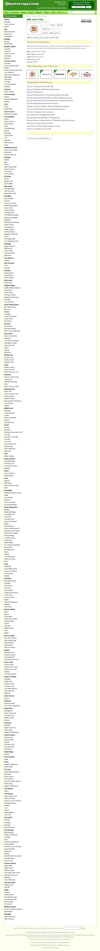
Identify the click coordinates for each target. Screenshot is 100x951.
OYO (6, 454)
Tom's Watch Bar (9, 448)
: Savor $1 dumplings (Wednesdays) (41, 115)
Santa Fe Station (10, 677)
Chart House (8, 290)
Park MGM (8, 490)
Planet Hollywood (10, 507)
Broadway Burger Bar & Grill (13, 432)
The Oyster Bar (9, 691)
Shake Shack (8, 446)
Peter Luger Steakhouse (12, 75)
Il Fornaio (7, 439)
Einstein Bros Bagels (10, 114)
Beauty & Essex (9, 121)
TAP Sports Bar (9, 212)
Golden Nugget (9, 285)
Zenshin (6, 720)
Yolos (6, 561)
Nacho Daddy (8, 542)
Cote (5, 839)
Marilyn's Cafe (8, 885)
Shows (46, 12)
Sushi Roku (8, 79)
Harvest (6, 41)
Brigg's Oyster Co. (10, 727)
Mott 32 (6, 810)
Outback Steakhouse (11, 99)
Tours (53, 12)
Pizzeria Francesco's (11, 875)
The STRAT (8, 817)
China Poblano (8, 124)
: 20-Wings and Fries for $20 (39, 129)
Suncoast (7, 723)
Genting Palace (9, 621)
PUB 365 (7, 887)
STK (5, 138)
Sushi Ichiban (8, 183)
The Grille (7, 299)
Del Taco (7, 201)
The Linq (7, 769)
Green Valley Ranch (11, 305)
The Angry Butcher (10, 674)
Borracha (7, 309)
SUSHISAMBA (8, 812)
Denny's (7, 97)
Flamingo (7, 244)
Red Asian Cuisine (10, 295)
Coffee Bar (7, 566)
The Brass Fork (9, 463)
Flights (6, 524)
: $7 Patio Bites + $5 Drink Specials (43, 117)
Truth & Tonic (8, 860)
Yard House (8, 606)
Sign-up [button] (89, 7)
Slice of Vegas (8, 403)
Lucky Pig (7, 441)
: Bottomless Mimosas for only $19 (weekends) (50, 100)
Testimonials (62, 4)
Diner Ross (7, 774)
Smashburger (8, 645)
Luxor (6, 365)
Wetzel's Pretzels (9, 559)
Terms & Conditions (41, 932)
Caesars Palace (10, 61)
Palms (6, 471)
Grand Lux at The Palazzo (12, 801)
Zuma (6, 145)
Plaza (6, 564)
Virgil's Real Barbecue (11, 786)
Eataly (6, 495)
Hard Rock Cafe (9, 827)
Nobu (6, 488)
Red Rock (7, 578)
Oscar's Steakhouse (10, 571)
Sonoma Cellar (9, 740)
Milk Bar (6, 131)
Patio (5, 384)
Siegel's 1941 (8, 181)
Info (53, 25)
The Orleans (8, 789)
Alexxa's (7, 480)
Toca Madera (8, 36)
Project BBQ (8, 109)
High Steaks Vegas (10, 640)
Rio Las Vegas (9, 636)
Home (6, 12)
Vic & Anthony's (9, 302)
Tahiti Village (8, 752)
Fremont (7, 271)
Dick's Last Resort (10, 203)
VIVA (5, 630)
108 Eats (7, 820)
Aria (5, 29)
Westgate (7, 914)
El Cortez (7, 176)
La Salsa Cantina (9, 538)
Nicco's (6, 164)
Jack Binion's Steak (10, 343)
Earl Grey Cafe (9, 360)
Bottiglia (6, 311)
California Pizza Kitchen (11, 222)
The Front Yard (9, 191)
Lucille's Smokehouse (11, 592)
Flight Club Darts (9, 798)
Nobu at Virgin (8, 901)
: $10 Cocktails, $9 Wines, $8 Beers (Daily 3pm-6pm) (46, 109)
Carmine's (7, 63)
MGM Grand (8, 408)
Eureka (6, 179)
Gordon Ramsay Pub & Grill (13, 70)
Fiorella (6, 160)
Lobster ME (8, 540)
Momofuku (7, 133)
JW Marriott (8, 355)
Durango (7, 157)
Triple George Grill (10, 154)
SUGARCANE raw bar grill (12, 856)
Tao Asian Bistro (9, 858)
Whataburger (8, 911)
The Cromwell (9, 757)
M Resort (7, 375)
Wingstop (7, 58)
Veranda (7, 268)
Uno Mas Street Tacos (11, 659)
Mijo (5, 162)
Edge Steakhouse (9, 916)
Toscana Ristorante (10, 504)
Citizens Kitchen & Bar (11, 394)
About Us (67, 932)
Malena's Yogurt (9, 870)
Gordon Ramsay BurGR (12, 528)
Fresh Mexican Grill (10, 569)
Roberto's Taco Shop (11, 667)
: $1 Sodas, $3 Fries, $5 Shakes (40, 123)
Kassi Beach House (10, 897)
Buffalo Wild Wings (10, 512)
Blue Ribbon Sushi (10, 307)
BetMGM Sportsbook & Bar (12, 493)
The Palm (7, 82)
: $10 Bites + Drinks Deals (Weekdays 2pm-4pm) (48, 106)
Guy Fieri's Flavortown (11, 340)
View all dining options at (44, 37)
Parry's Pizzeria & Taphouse (13, 909)
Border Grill (7, 391)
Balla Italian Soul (9, 652)
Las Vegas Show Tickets (44, 939)
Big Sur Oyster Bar (10, 713)
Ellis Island (8, 186)
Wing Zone (7, 255)
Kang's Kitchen (9, 642)
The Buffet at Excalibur (11, 215)
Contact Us (52, 932)
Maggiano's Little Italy (11, 234)
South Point (8, 708)
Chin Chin (7, 434)
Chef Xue (7, 892)
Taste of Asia (8, 730)
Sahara (7, 650)
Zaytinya (7, 86)
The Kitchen (8, 904)
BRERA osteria (9, 832)
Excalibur (7, 196)
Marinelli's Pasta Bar (10, 382)
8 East (6, 106)
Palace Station (9, 459)
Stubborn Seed (9, 628)
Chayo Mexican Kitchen (11, 772)
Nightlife (38, 12)
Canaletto (7, 837)
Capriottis (7, 22)
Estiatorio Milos (9, 844)
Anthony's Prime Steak (11, 377)
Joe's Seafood (8, 72)
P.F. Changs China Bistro (12, 545)
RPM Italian (7, 77)
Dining (23, 12)
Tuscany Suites (9, 882)
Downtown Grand (10, 148)
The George (8, 171)
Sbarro (6, 236)
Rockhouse (8, 851)
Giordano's (7, 338)
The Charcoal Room (10, 466)
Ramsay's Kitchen (10, 328)
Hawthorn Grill (8, 362)
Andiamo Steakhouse (11, 764)
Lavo (5, 808)
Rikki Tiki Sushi (9, 919)
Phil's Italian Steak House (12, 873)
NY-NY (6, 425)
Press (6, 265)
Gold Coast (8, 280)
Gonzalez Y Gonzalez (11, 437)
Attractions (15, 12)
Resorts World (9, 609)
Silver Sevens (9, 696)
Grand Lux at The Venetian (12, 846)
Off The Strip (8, 783)
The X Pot (7, 815)
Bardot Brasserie (9, 31)
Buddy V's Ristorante (11, 835)
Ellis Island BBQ (9, 188)
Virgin (6, 890)
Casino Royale (9, 94)
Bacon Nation (8, 767)
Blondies (7, 509)
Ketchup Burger (9, 535)
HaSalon (7, 805)
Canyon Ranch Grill (10, 796)
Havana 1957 (8, 250)
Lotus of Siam (8, 590)
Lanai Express (8, 275)
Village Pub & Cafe (10, 193)
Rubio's (6, 26)
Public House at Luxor (11, 372)
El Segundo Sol (9, 227)
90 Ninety (7, 725)
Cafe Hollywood (9, 514)
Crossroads (8, 616)
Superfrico (7, 140)
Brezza (6, 614)
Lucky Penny (8, 319)
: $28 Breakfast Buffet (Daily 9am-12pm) (42, 103)
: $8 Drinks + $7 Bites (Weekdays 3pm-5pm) (49, 98)
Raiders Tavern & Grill (11, 386)
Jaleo (6, 126)
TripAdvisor (56, 33)
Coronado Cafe (9, 715)
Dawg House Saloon (10, 619)
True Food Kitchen (10, 84)
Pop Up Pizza (8, 573)
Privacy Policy (30, 932)
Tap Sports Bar (9, 422)
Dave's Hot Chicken (10, 336)
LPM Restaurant (9, 128)
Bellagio (7, 39)
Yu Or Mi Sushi (9, 174)
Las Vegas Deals (32, 939)
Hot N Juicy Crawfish (11, 150)
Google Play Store (63, 942)
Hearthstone (8, 585)
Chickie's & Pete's (10, 655)
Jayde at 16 (8, 379)
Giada (6, 759)
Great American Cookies (12, 531)
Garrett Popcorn (9, 526)
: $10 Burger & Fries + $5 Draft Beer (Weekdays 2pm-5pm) (47, 95)
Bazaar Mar (8, 34)
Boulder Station (10, 46)
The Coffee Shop (9, 880)
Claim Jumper (8, 292)
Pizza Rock (8, 152)
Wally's (6, 633)
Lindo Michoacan (9, 461)
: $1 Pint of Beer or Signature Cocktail (43, 126)
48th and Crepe (42, 16)
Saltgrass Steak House (11, 297)
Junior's (6, 623)
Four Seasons (9, 263)
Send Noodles (8, 475)
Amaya (6, 119)
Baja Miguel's (8, 711)
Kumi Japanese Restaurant (12, 401)
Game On (7, 51)
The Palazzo (8, 794)
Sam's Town (8, 662)
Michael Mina (8, 44)
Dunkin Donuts (9, 224)
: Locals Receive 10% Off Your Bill (40, 86)
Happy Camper (9, 229)
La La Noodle (8, 497)
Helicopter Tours (67, 939)
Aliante (6, 19)
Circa (6, 104)
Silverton (7, 701)
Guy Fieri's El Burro (10, 638)
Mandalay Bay (9, 389)
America (7, 427)
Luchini (6, 415)
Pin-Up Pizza (8, 326)
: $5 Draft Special (35, 92)
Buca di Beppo (8, 198)
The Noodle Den (9, 657)
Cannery (7, 89)
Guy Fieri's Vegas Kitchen (12, 781)
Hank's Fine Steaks (10, 316)
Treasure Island (10, 863)
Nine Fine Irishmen (10, 444)
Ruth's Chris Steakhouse (12, 331)
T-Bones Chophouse (10, 602)
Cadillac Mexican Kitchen (12, 288)
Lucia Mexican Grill (10, 899)
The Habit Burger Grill (11, 241)
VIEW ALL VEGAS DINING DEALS (38, 138)
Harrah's (7, 324)
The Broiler (7, 56)
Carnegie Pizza (9, 519)
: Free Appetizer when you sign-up (40, 112)
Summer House (9, 169)
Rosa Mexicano (9, 549)
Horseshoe (8, 334)
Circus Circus (9, 112)
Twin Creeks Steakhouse (12, 705)
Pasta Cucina (8, 737)
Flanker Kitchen (9, 396)
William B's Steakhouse (11, 732)
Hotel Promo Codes (57, 939)
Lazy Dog (7, 588)
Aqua (6, 612)
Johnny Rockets (9, 24)
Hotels (31, 12)
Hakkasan (7, 410)
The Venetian (9, 830)
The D (6, 762)
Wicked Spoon (8, 142)
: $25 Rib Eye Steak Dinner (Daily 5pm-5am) (43, 89)
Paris (6, 478)
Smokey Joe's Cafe (10, 669)
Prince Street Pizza (10, 167)
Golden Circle (8, 868)
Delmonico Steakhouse (11, 842)
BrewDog (7, 825)
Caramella (7, 516)
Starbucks (7, 877)
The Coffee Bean (9, 556)
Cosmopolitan (9, 117)
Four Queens (9, 258)
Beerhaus (7, 430)
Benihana (7, 220)
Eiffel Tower (8, 483)
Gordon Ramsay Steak (11, 485)
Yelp (46, 33)
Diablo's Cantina (9, 367)
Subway (6, 101)
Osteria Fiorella (9, 597)
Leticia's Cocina (9, 53)
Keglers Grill (8, 681)
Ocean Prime (8, 135)
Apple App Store (52, 942)
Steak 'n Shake (9, 91)
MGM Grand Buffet (10, 418)
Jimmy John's (8, 208)
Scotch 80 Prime (9, 473)
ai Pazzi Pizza (8, 357)
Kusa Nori (7, 626)
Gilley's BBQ (8, 865)
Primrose (7, 500)
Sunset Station (9, 735)
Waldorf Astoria (10, 907)
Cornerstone (8, 283)
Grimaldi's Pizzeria (10, 803)
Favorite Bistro (9, 779)
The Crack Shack (9, 502)
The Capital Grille (9, 239)
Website (47, 29)
